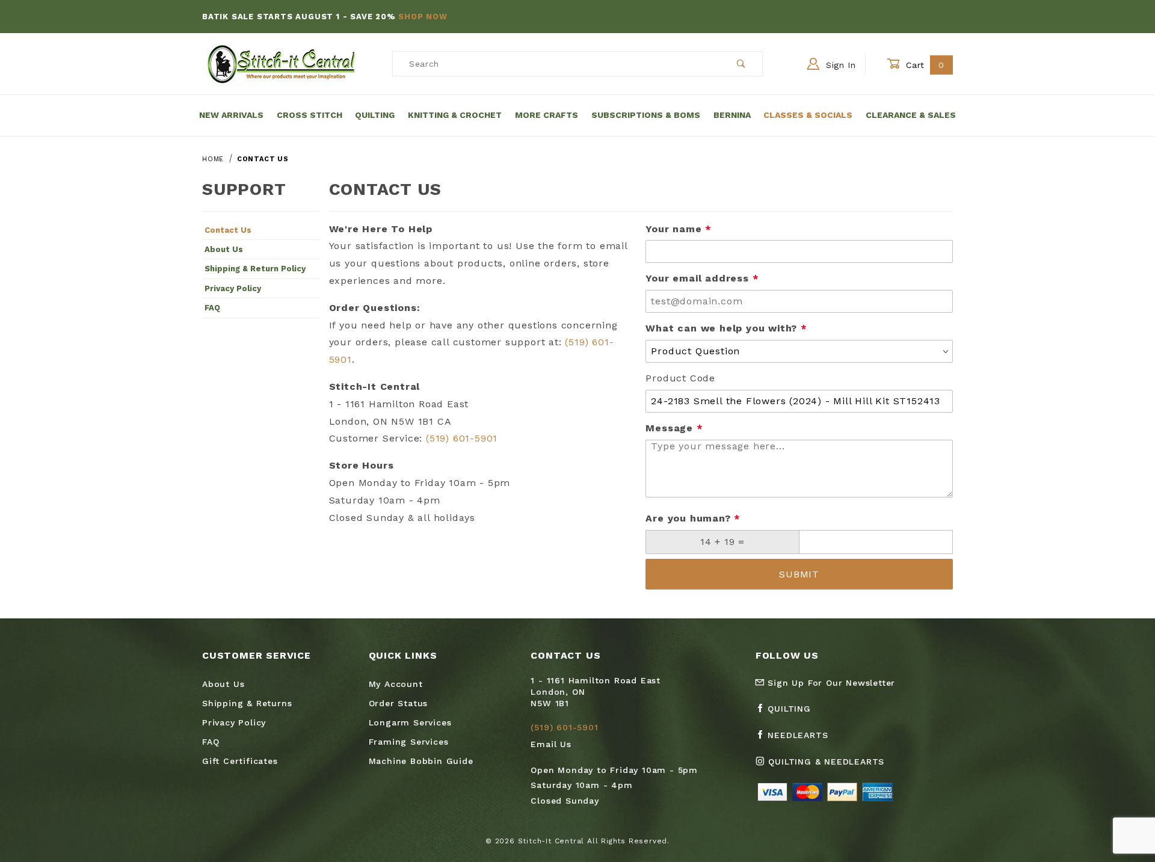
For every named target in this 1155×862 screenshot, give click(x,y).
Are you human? (693, 518)
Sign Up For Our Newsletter (830, 683)
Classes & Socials (807, 115)
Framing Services (409, 742)
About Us (224, 249)
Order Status (398, 703)
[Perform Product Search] (741, 64)
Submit (799, 574)
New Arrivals (231, 115)
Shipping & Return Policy (255, 268)
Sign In (839, 65)
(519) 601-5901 (461, 438)
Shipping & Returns (247, 703)
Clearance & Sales (911, 115)
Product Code (680, 378)
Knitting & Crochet (455, 115)
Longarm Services (410, 722)
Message (674, 428)
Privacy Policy (233, 288)
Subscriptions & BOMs (645, 115)
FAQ (212, 307)
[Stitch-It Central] (281, 63)
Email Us (551, 744)
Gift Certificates (240, 761)
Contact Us (228, 230)
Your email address (702, 278)
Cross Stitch (309, 115)
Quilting (375, 115)
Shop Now (422, 16)
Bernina (732, 115)
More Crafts (546, 115)
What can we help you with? (726, 328)
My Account (396, 684)
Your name (678, 229)
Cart (923, 65)
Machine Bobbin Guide (421, 761)
